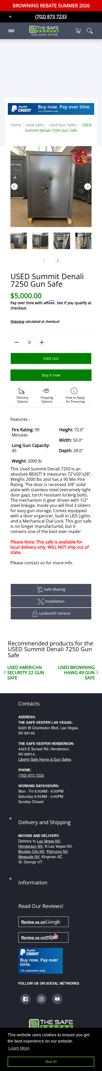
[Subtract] (16, 342)
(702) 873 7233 (31, 775)
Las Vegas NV (48, 840)
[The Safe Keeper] (44, 31)
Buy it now (51, 375)
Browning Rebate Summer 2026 (51, 6)
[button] (78, 30)
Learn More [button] (19, 1048)
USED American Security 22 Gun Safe (25, 672)
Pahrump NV (57, 851)
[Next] (88, 187)
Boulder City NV (31, 851)
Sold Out (51, 358)
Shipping (17, 321)
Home (16, 124)
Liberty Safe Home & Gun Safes (44, 759)
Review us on (33, 921)
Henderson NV (30, 846)
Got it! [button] (51, 1062)
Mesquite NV (28, 856)
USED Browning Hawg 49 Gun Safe (76, 672)
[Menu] (11, 30)
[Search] (89, 30)
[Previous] (14, 187)
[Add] (42, 342)
